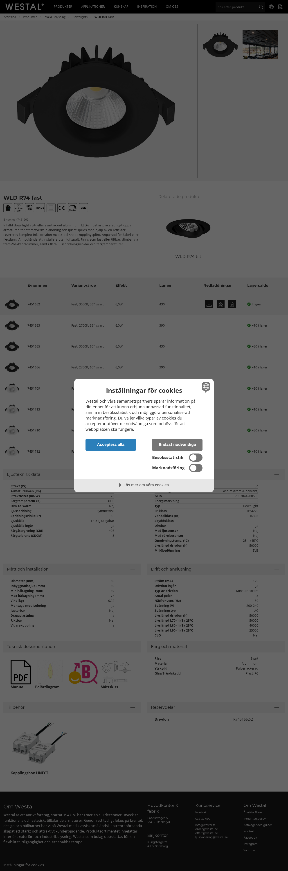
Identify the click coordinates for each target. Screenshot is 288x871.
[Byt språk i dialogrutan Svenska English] (205, 387)
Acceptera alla (110, 444)
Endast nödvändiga (177, 444)
